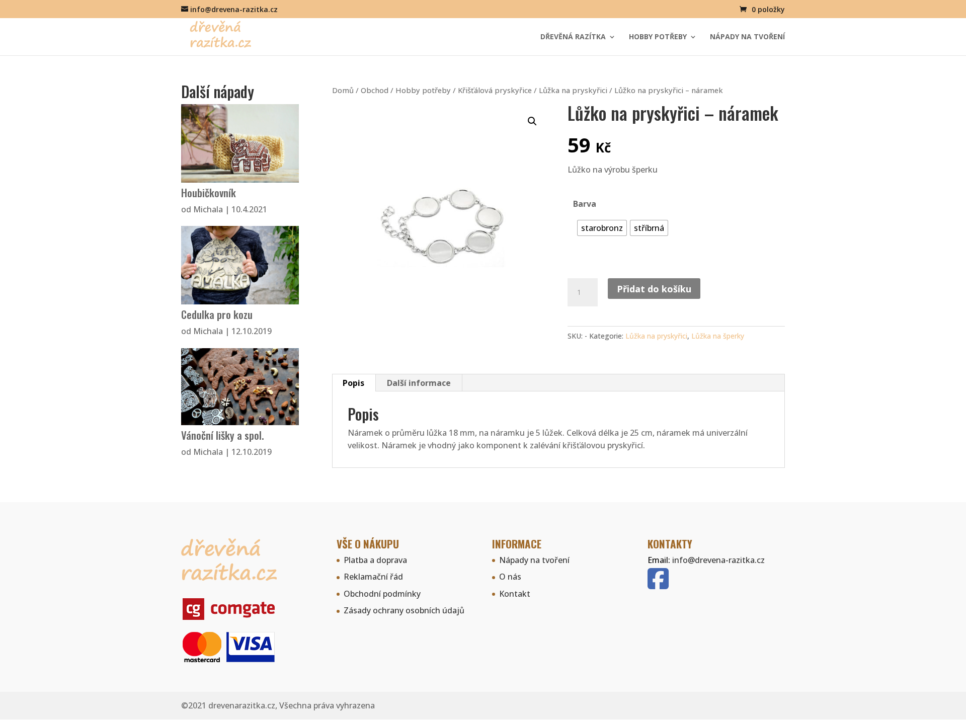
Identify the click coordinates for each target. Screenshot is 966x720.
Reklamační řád (373, 576)
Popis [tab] (353, 382)
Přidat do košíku (654, 289)
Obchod (374, 90)
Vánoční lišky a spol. (222, 435)
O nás (510, 576)
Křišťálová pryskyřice (495, 90)
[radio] (602, 227)
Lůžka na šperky (717, 336)
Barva (584, 203)
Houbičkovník (208, 192)
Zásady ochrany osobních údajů (404, 610)
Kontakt (514, 593)
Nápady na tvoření (747, 37)
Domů (343, 90)
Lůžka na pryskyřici (573, 90)
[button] (532, 121)
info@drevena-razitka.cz (718, 560)
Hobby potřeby (658, 37)
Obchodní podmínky (382, 593)
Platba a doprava (375, 560)
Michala (208, 209)
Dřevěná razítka (573, 37)
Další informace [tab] (419, 382)
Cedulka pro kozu (217, 314)
